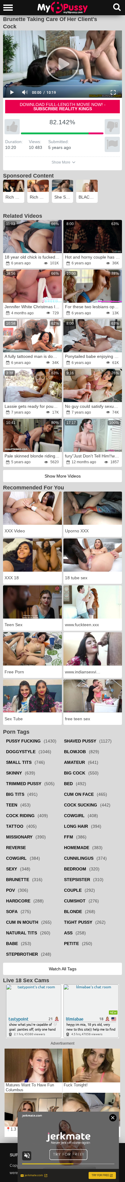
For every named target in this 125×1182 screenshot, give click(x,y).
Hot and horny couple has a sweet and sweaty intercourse (93, 257)
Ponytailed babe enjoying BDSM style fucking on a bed (93, 356)
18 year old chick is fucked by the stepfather (33, 257)
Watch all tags (62, 968)
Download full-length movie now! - (63, 106)
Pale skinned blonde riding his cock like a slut (33, 455)
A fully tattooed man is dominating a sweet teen (33, 356)
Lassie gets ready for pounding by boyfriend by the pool (33, 406)
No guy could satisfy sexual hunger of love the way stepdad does (93, 406)
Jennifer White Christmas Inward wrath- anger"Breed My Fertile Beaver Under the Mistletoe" (33, 306)
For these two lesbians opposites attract (93, 306)
